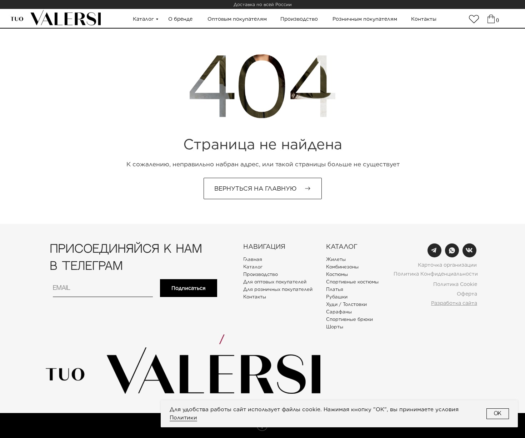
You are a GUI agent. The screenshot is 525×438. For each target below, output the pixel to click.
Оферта (467, 294)
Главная (252, 259)
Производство (299, 19)
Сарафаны (339, 311)
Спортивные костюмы (352, 282)
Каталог (143, 19)
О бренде (180, 19)
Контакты (423, 19)
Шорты (334, 326)
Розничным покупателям (364, 19)
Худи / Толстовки (346, 304)
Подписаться (188, 288)
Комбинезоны (342, 267)
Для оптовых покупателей (274, 282)
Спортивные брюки (349, 319)
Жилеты (336, 259)
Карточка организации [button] (447, 265)
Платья (334, 289)
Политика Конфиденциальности (436, 274)
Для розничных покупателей (277, 289)
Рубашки (337, 296)
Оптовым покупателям (237, 19)
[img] (474, 19)
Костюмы (337, 274)
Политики (183, 417)
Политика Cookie (455, 284)
